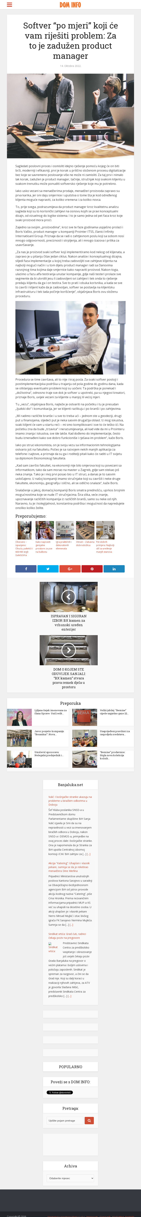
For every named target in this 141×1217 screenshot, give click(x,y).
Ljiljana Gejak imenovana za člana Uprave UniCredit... (51, 712)
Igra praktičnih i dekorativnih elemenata (64, 545)
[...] (88, 854)
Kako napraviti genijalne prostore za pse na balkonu (44, 546)
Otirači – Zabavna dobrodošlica (85, 543)
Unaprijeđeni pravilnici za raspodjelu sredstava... (115, 733)
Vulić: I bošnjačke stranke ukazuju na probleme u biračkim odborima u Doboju (70, 800)
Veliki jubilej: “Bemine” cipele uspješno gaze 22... (114, 712)
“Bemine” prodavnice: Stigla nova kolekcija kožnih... (112, 755)
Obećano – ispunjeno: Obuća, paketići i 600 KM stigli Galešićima (24, 548)
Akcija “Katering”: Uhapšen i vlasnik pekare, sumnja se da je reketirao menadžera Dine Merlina (69, 867)
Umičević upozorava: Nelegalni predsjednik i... (49, 753)
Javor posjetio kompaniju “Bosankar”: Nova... (49, 733)
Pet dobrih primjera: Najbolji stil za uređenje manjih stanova (105, 546)
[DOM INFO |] (70, 4)
